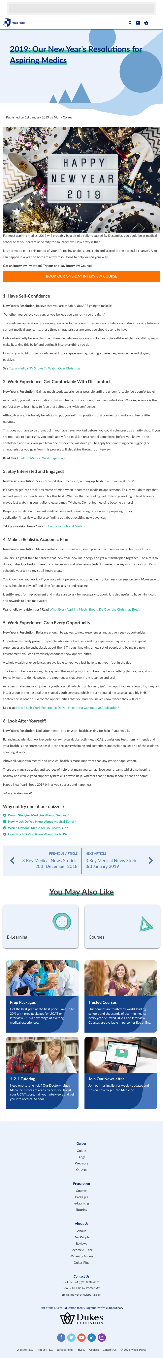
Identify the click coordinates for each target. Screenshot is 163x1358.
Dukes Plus (81, 1262)
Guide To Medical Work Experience (41, 458)
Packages (81, 1197)
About (81, 1230)
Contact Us (109, 1349)
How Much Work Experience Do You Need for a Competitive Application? (67, 707)
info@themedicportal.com (85, 1294)
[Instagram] (102, 1337)
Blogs (81, 1157)
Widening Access (81, 1256)
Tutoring (81, 1209)
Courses (81, 1190)
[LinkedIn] (91, 1337)
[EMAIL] (138, 23)
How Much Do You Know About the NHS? (37, 834)
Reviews (81, 1243)
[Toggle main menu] (154, 23)
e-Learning (81, 1203)
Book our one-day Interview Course (81, 276)
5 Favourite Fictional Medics (65, 526)
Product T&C (45, 1349)
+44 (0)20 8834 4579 (86, 1282)
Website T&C (25, 1349)
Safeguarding (65, 1349)
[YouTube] (81, 1337)
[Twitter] (71, 1337)
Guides (81, 1150)
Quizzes (81, 1169)
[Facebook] (61, 1337)
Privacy (81, 1349)
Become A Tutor (81, 1249)
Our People (81, 1237)
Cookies (94, 1349)
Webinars (81, 1163)
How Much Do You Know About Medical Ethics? (42, 821)
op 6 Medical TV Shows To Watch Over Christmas (45, 368)
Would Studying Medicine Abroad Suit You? (38, 815)
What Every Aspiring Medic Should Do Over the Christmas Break (94, 609)
